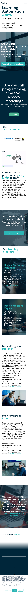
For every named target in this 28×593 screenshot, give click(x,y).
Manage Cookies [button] (8, 590)
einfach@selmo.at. (14, 387)
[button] (25, 3)
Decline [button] (20, 590)
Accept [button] (14, 590)
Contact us (14, 114)
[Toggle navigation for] (14, 555)
